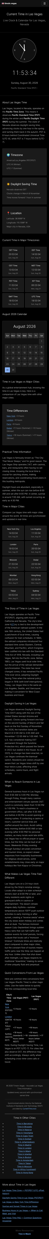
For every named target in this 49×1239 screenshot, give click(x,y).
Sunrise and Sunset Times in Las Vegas (19, 1206)
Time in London (25, 1148)
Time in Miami (24, 1151)
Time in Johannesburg (24, 1142)
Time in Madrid (24, 1145)
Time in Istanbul (24, 1154)
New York (11, 416)
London (10, 420)
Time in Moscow (24, 1166)
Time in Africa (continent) (24, 1169)
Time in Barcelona (25, 1123)
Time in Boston (24, 1157)
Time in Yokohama (24, 1133)
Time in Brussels (24, 1126)
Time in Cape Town (24, 1136)
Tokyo (9, 435)
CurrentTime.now (29, 1109)
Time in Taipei (24, 1163)
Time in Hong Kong (24, 1172)
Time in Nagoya (24, 1129)
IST (12, 624)
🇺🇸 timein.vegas (9, 3)
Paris (9, 424)
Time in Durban (24, 1139)
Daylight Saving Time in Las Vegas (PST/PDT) (22, 1198)
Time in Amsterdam (24, 1160)
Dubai (9, 428)
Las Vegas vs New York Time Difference (20, 1202)
